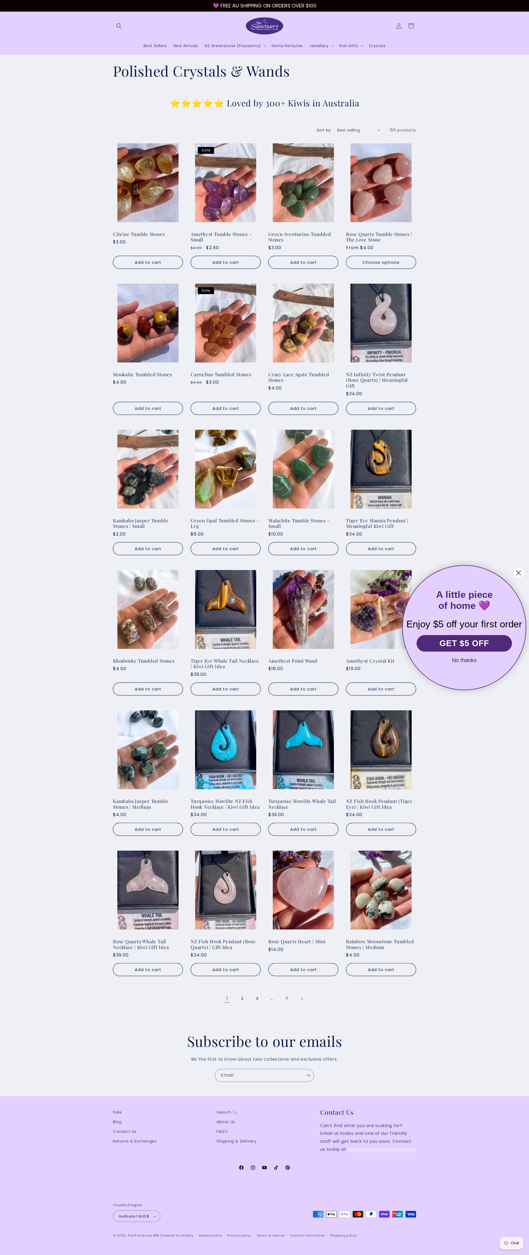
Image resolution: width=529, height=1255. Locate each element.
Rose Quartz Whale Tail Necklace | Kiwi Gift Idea (141, 944)
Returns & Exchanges (134, 1141)
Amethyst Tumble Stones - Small (221, 237)
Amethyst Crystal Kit (370, 661)
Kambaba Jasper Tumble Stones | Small (140, 523)
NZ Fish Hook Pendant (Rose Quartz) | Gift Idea (223, 944)
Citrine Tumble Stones (139, 234)
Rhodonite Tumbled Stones (144, 661)
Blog (117, 1122)
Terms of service (270, 1235)
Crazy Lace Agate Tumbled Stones (298, 377)
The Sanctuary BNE (144, 1235)
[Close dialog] (518, 572)
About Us (226, 1122)
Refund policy (210, 1235)
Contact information (307, 1235)
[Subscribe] (308, 1075)
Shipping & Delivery (236, 1141)
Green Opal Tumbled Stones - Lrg (225, 523)
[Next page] (302, 999)
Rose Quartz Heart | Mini (297, 941)
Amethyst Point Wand (292, 661)
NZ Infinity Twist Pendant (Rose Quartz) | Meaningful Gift (377, 380)
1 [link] (227, 998)
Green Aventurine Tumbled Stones (299, 237)
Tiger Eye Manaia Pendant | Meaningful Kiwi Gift (377, 523)
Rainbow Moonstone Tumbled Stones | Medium (380, 944)
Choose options (381, 262)
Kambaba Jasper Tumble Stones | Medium (140, 804)
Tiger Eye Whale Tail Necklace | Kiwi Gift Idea (225, 664)
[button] (119, 26)
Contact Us (124, 1132)
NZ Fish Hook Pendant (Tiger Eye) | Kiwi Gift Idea (379, 804)
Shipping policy (343, 1235)
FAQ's (222, 1132)
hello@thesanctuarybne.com (381, 1149)
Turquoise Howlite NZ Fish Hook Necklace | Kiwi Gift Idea (225, 804)
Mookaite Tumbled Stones (142, 374)
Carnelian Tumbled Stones (221, 374)
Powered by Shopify (177, 1235)
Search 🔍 (227, 1112)
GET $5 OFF (464, 643)
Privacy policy (239, 1235)
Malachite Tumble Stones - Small (299, 523)
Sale (117, 1112)
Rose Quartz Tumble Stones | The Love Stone (379, 237)
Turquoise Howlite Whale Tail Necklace (302, 804)
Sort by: (324, 130)
